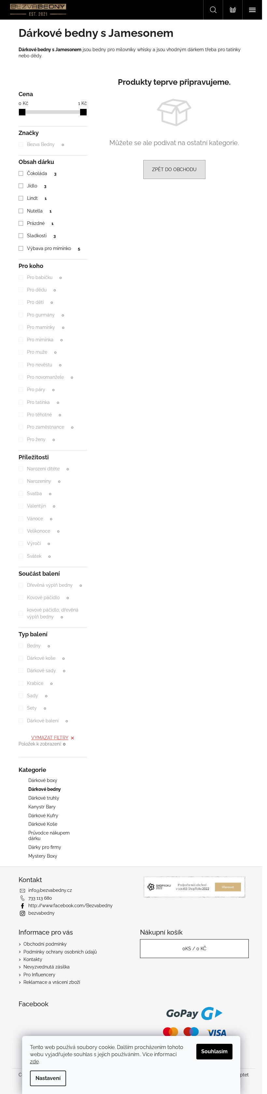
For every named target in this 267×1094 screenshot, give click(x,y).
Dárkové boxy (42, 780)
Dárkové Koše (42, 824)
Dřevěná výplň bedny (54, 585)
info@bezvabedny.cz (50, 890)
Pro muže (41, 352)
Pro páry (40, 389)
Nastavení (48, 1078)
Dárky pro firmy (44, 847)
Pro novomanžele (50, 377)
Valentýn (41, 506)
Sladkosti (41, 235)
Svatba (39, 493)
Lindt (36, 198)
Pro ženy (41, 439)
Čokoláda (41, 173)
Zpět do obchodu (174, 169)
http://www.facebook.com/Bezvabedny (70, 905)
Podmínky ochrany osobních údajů (60, 951)
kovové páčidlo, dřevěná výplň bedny (52, 613)
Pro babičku (44, 277)
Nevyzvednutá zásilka (46, 966)
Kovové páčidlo (48, 597)
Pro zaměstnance (50, 427)
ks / (194, 948)
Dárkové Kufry (43, 815)
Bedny (38, 645)
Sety (36, 708)
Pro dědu (41, 289)
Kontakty (32, 959)
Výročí (38, 543)
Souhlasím (214, 1051)
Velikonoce (43, 531)
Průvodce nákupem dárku (49, 835)
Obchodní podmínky (45, 944)
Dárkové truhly (43, 798)
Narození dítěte (48, 468)
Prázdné (40, 223)
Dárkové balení (47, 720)
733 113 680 (40, 898)
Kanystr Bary (42, 806)
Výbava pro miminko (53, 248)
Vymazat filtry (49, 737)
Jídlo (36, 185)
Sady (37, 695)
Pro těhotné (44, 414)
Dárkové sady (46, 670)
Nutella (39, 211)
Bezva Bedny (45, 144)
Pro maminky (45, 327)
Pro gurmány (45, 315)
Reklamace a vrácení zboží (51, 982)
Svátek (38, 556)
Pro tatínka (43, 402)
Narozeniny (43, 481)
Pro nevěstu (44, 364)
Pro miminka (45, 339)
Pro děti (40, 302)
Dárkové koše (45, 658)
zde (34, 1061)
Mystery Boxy (42, 856)
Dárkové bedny (44, 789)
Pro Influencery (39, 974)
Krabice (39, 683)
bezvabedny (41, 913)
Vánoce (39, 518)
